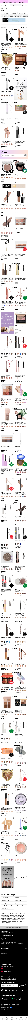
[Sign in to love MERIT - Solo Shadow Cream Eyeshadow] (26, 576)
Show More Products (21, 877)
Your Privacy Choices (5, 1007)
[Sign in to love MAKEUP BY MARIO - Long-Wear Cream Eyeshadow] (26, 30)
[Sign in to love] (13, 54)
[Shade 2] (4, 47)
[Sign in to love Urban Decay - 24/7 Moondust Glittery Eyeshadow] (13, 551)
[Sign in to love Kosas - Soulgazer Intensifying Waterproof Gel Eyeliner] (26, 818)
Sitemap (21, 1005)
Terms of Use (10, 1005)
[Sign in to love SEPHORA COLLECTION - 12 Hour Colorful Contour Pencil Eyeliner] (13, 78)
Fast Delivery (18, 16)
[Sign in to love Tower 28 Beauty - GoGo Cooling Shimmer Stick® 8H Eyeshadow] (26, 385)
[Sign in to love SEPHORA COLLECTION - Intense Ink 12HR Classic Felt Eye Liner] (13, 624)
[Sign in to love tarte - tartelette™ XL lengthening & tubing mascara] (13, 600)
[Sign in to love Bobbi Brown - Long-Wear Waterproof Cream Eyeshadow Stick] (13, 191)
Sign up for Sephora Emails (8, 982)
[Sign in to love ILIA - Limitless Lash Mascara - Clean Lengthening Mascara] (13, 721)
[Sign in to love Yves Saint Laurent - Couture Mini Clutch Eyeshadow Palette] (26, 697)
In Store (11, 16)
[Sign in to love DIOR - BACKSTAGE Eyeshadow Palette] (13, 385)
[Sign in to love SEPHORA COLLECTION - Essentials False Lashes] (26, 794)
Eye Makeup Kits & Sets (10, 921)
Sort (5, 16)
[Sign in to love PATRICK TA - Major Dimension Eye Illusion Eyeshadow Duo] (13, 409)
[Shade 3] (7, 47)
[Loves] (23, 5)
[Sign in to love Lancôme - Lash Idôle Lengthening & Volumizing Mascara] (26, 551)
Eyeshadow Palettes (5, 919)
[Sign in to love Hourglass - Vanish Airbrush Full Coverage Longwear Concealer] (13, 648)
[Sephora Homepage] (5, 5)
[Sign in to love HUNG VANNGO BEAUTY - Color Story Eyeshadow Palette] (13, 672)
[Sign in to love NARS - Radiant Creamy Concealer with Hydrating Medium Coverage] (13, 794)
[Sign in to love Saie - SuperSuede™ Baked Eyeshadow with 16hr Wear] (26, 161)
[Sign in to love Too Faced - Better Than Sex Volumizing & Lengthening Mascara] (26, 360)
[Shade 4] (9, 47)
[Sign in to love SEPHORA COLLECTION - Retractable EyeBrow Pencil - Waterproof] (26, 624)
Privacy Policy (4, 1005)
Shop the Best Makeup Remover (17, 913)
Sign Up (22, 985)
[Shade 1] (2, 47)
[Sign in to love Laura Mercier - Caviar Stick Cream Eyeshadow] (13, 215)
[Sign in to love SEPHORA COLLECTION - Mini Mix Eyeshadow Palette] (13, 745)
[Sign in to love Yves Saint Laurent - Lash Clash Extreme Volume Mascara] (26, 336)
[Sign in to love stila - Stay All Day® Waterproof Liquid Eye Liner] (13, 527)
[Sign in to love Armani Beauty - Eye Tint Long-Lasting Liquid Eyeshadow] (26, 191)
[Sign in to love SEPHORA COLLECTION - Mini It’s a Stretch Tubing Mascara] (13, 576)
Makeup (2, 8)
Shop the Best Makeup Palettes (17, 918)
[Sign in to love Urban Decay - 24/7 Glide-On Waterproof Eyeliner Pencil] (13, 336)
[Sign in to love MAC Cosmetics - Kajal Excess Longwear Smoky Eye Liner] (26, 503)
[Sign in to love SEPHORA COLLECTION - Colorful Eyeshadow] (13, 161)
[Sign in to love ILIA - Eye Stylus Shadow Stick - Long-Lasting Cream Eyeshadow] (13, 479)
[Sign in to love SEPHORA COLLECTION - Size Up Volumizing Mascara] (26, 527)
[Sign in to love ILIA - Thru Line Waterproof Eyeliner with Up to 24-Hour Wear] (26, 288)
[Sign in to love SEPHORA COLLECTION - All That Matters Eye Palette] (26, 54)
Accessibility (16, 1005)
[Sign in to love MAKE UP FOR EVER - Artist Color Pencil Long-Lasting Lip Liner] (13, 360)
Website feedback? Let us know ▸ (14, 927)
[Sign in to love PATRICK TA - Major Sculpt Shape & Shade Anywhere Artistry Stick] (26, 648)
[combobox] (15, 5)
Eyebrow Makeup (5, 915)
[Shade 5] (12, 47)
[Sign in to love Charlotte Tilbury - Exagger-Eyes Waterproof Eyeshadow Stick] (13, 126)
